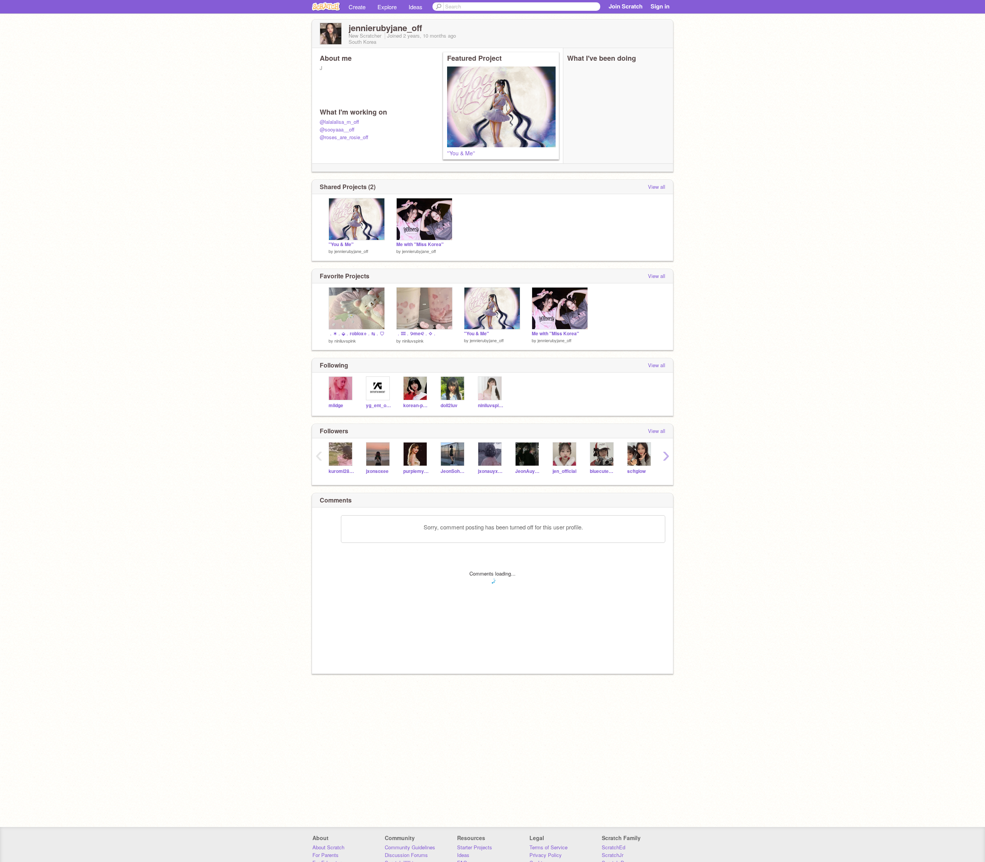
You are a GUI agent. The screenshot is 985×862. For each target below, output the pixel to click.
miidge (336, 405)
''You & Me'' (461, 153)
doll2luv (449, 405)
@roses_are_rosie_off (344, 137)
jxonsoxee (377, 471)
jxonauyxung (491, 471)
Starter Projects (474, 847)
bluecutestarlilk (603, 471)
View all (656, 186)
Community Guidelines (410, 847)
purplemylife (416, 471)
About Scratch (328, 847)
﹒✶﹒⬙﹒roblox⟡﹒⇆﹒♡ (356, 333)
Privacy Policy (545, 855)
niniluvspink (345, 341)
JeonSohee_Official (453, 471)
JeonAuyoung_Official (528, 471)
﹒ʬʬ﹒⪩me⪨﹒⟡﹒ (416, 333)
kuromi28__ (341, 471)
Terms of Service (548, 847)
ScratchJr (612, 855)
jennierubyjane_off (351, 251)
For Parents (325, 855)
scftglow (636, 471)
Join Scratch (626, 6)
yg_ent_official (379, 405)
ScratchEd (613, 847)
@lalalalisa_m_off (339, 121)
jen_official (564, 471)
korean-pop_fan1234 (416, 405)
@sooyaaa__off (337, 129)
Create (357, 7)
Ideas (415, 7)
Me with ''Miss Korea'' (420, 244)
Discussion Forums (406, 855)
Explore (387, 7)
